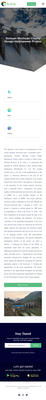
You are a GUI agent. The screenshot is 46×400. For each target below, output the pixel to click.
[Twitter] (27, 395)
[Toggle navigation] (43, 3)
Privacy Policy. (30, 352)
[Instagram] (23, 395)
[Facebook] (19, 395)
